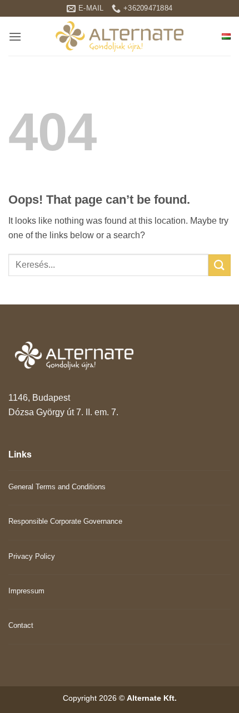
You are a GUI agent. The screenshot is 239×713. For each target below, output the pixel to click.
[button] (15, 36)
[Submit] (219, 265)
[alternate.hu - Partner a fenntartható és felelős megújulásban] (119, 36)
